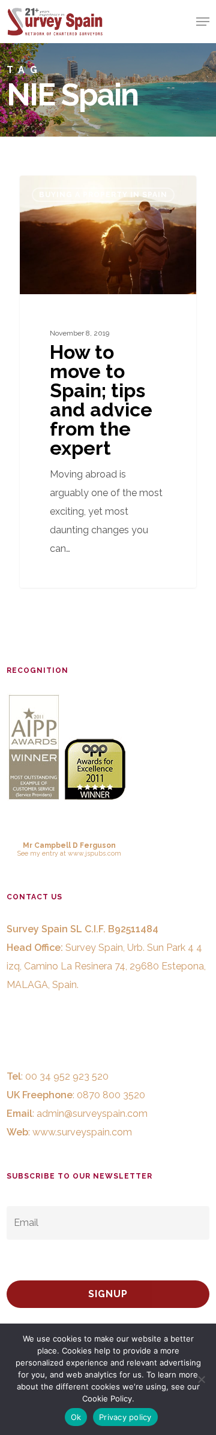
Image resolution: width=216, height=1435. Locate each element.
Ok (76, 1417)
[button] (202, 22)
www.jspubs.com (94, 853)
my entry (44, 853)
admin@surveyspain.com (92, 1113)
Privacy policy (125, 1417)
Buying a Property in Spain (103, 195)
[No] (201, 1379)
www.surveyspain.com (82, 1132)
